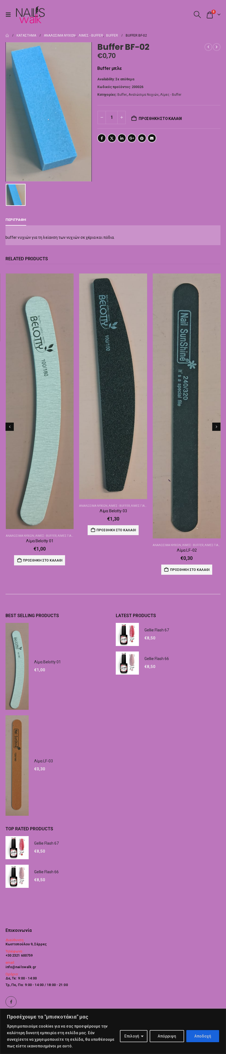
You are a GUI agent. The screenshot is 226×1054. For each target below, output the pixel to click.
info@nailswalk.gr (21, 967)
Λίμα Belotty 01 (47, 662)
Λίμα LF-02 (113, 550)
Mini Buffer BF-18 (186, 353)
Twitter (111, 138)
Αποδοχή (202, 1036)
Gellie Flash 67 (156, 630)
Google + (131, 138)
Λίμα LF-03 (43, 761)
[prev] (208, 47)
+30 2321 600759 (19, 955)
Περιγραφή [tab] (16, 220)
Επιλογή (131, 1036)
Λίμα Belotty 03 (39, 510)
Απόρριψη (167, 1036)
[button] (10, 14)
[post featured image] (40, 386)
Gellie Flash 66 (156, 658)
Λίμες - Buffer (170, 95)
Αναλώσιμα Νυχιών (143, 95)
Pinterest (142, 138)
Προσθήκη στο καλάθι (160, 118)
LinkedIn (121, 138)
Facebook (101, 138)
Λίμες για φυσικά (143, 545)
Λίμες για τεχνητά (70, 505)
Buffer (122, 95)
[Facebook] (11, 1001)
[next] (216, 47)
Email (151, 138)
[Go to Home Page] (7, 35)
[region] (113, 1031)
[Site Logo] (30, 14)
